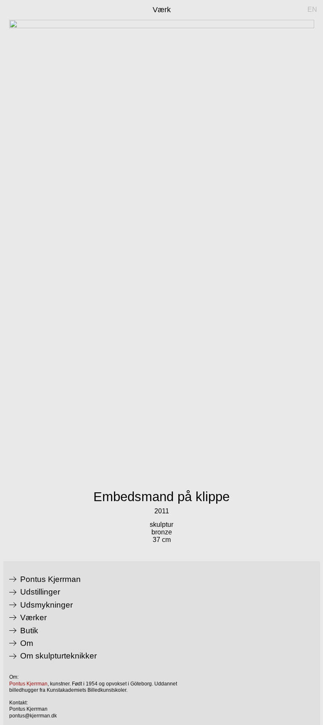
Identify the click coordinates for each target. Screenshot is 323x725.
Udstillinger (40, 592)
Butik (29, 630)
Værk (162, 9)
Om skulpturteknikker (58, 656)
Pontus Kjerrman (50, 579)
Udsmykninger (46, 605)
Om (26, 643)
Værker (33, 617)
